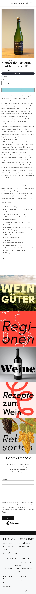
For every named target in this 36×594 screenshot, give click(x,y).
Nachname (6, 493)
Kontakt (21, 581)
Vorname (5, 486)
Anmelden (7, 518)
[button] (4, 3)
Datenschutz (8, 547)
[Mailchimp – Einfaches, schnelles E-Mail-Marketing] (12, 523)
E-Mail (5, 479)
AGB (5, 550)
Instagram (7, 586)
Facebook (7, 583)
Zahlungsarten (23, 547)
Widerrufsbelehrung (10, 553)
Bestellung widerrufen (18, 533)
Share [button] (5, 259)
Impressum (7, 543)
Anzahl (3, 79)
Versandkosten (24, 543)
